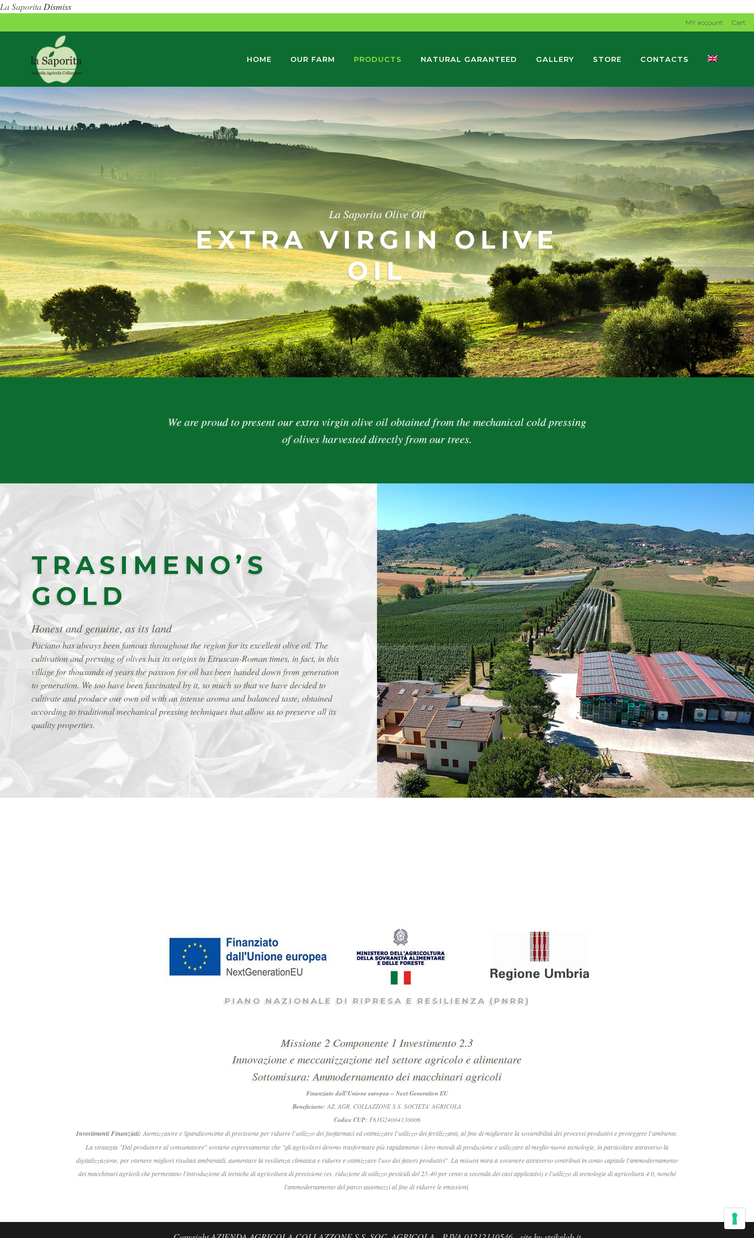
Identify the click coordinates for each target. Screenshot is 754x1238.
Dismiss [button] (57, 6)
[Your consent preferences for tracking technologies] (734, 1218)
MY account (704, 22)
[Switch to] (713, 59)
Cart (738, 22)
